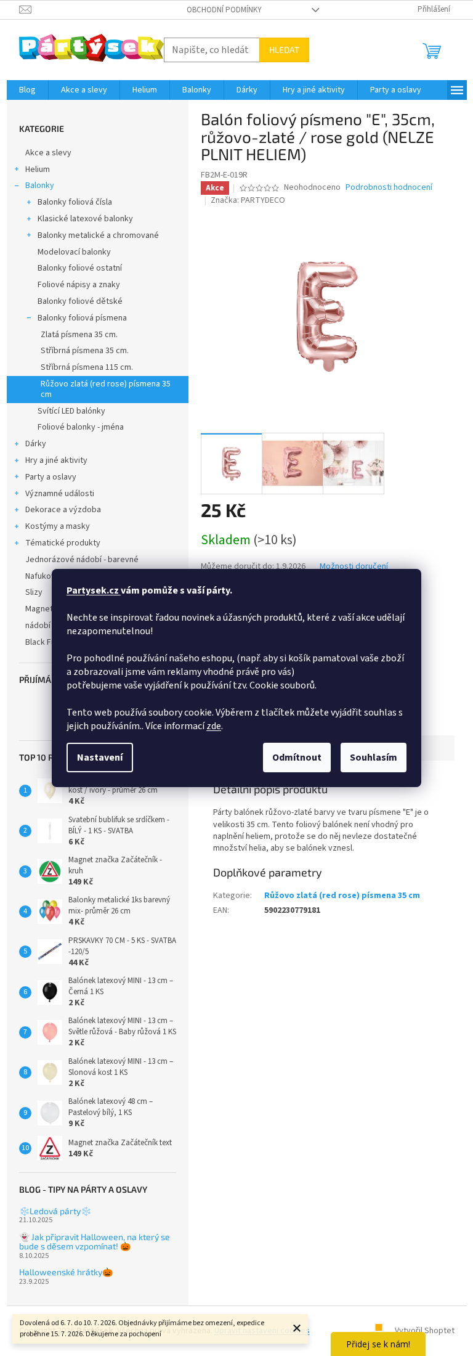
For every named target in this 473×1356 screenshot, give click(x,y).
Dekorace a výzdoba (63, 510)
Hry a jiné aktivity (56, 460)
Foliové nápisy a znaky (79, 285)
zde (213, 726)
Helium (37, 169)
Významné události (59, 494)
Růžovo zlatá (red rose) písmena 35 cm (106, 389)
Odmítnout (296, 757)
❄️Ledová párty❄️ (55, 1210)
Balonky (39, 185)
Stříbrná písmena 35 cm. (85, 351)
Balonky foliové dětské (80, 301)
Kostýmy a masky (57, 526)
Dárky (35, 444)
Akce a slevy (48, 153)
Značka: (248, 200)
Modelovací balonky (74, 252)
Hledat (284, 49)
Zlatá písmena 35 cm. (79, 335)
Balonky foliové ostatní (80, 268)
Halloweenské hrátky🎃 (66, 1271)
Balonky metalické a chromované (98, 235)
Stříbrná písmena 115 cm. (87, 367)
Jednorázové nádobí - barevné (82, 559)
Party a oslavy (50, 477)
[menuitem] (27, 90)
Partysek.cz (94, 590)
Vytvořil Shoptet (425, 1331)
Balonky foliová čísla (75, 202)
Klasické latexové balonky (85, 219)
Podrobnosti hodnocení (389, 188)
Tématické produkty (62, 543)
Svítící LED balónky (71, 411)
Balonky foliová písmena (82, 318)
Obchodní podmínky (224, 9)
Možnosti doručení (354, 567)
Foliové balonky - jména (81, 427)
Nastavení (100, 757)
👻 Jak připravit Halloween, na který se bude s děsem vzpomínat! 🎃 (94, 1241)
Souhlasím (373, 757)
